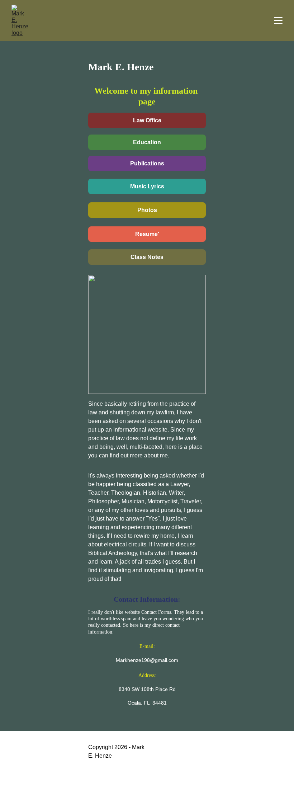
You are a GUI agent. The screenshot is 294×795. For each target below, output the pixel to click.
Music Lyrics (147, 186)
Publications (147, 163)
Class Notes (147, 257)
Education (147, 142)
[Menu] (278, 20)
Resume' (147, 234)
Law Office (147, 120)
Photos (147, 210)
